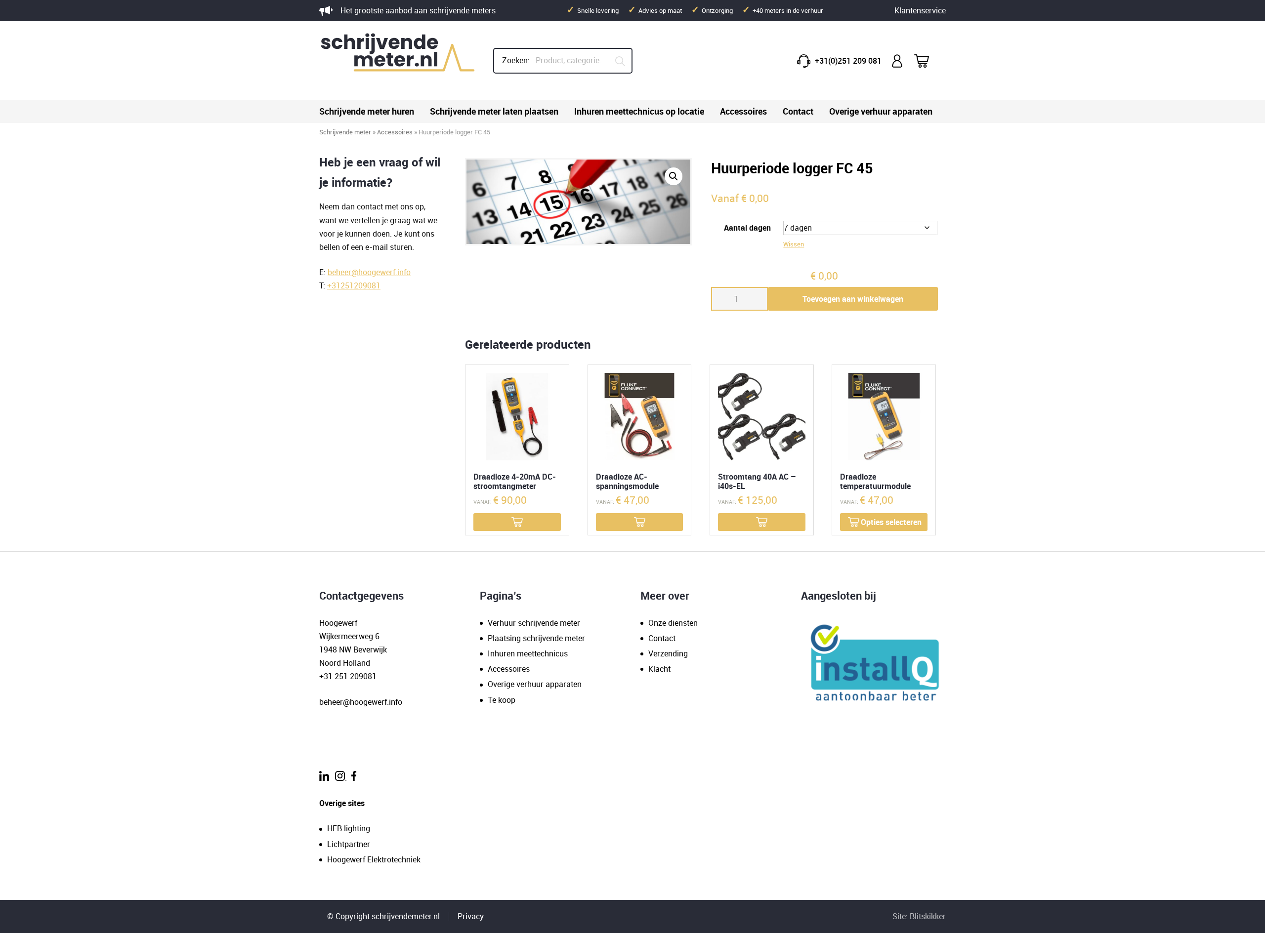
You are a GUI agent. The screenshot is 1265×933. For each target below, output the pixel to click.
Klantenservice (920, 10)
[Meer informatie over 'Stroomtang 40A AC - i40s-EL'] (761, 522)
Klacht (659, 668)
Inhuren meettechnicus (528, 653)
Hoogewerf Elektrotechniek (374, 859)
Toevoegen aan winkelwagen (852, 298)
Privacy (471, 916)
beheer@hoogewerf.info (369, 272)
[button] (673, 176)
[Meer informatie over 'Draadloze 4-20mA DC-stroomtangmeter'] (517, 522)
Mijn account (898, 61)
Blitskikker (928, 916)
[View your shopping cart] (928, 61)
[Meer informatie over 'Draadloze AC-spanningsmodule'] (639, 522)
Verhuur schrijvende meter (534, 622)
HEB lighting (348, 828)
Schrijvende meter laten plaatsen (494, 111)
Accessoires (743, 111)
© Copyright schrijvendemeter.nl (383, 916)
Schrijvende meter (345, 131)
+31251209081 (353, 285)
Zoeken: (516, 60)
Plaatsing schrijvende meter (536, 638)
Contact (798, 111)
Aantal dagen (747, 227)
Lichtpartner (348, 844)
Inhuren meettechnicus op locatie (639, 111)
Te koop (501, 699)
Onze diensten (673, 622)
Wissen (793, 244)
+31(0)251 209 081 (848, 60)
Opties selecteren (891, 522)
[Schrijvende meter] (398, 60)
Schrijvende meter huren (366, 111)
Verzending (668, 653)
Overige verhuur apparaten (880, 111)
